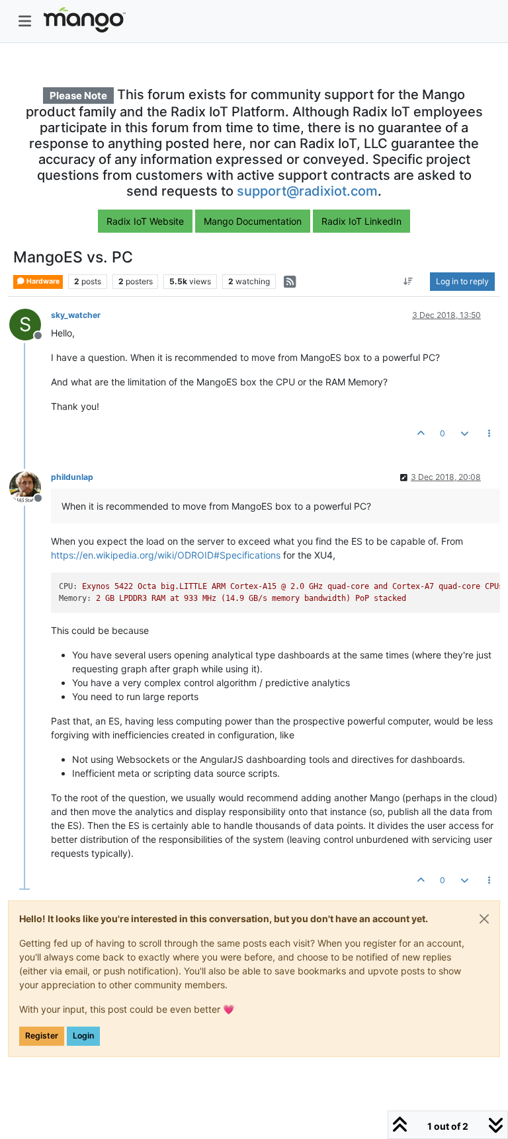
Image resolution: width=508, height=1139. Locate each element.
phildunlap (72, 477)
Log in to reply (462, 281)
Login (83, 1036)
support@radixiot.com (307, 191)
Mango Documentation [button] (253, 221)
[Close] (484, 919)
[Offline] (30, 485)
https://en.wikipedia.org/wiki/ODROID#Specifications (165, 555)
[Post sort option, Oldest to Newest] (408, 281)
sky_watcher (76, 315)
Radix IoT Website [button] (145, 221)
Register (41, 1036)
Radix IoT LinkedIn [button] (361, 221)
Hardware (42, 281)
